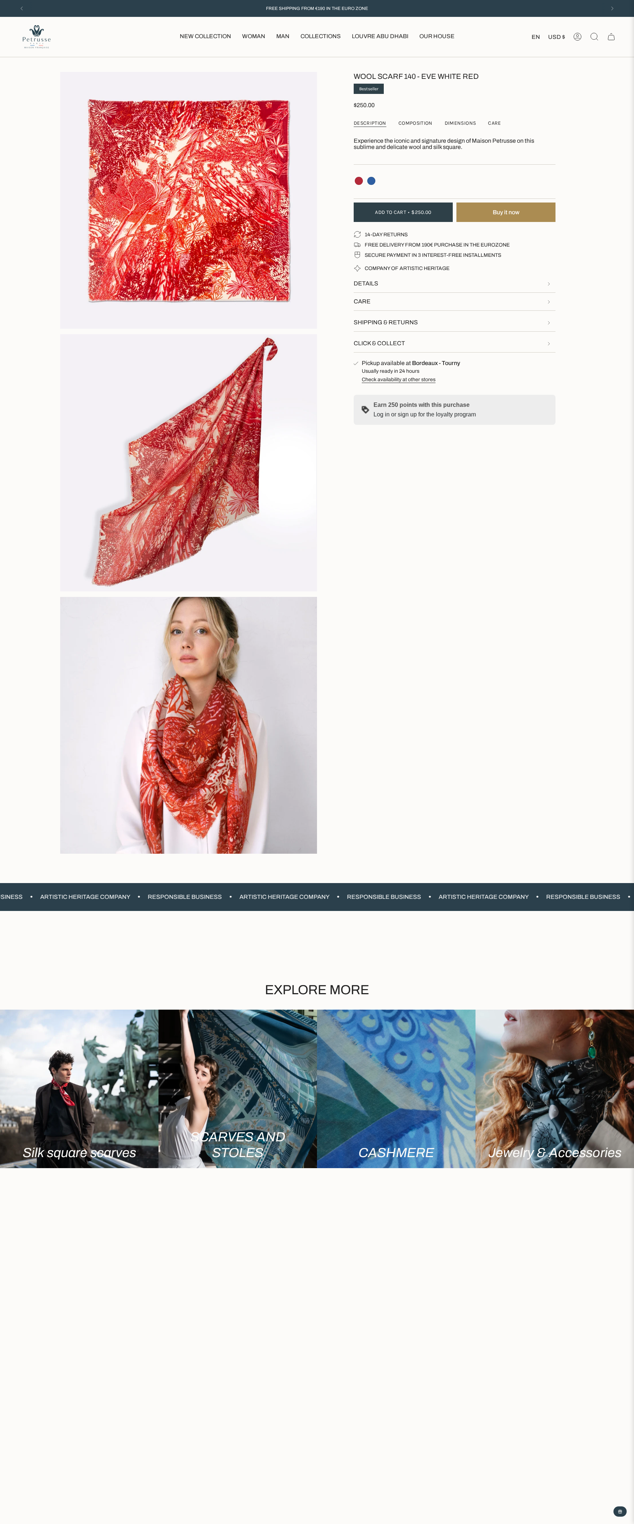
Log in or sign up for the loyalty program (425, 414)
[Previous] (21, 8)
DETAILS (366, 283)
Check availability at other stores (399, 379)
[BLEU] (371, 181)
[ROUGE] (359, 181)
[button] (254, 37)
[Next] (612, 8)
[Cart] (611, 36)
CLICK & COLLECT (379, 343)
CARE (362, 301)
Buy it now (506, 212)
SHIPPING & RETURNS (386, 322)
